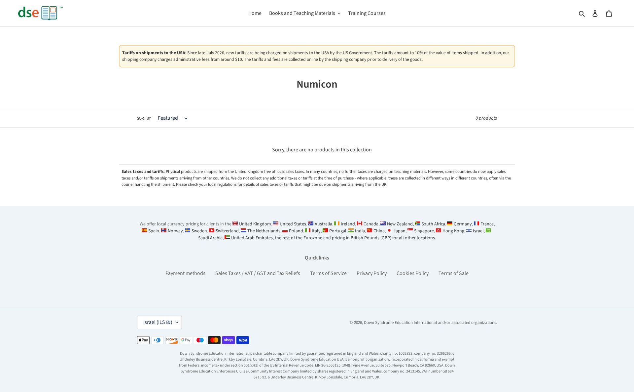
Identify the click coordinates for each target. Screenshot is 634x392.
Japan (399, 231)
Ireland (348, 224)
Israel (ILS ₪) (157, 322)
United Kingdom (255, 224)
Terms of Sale (454, 273)
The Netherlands (263, 231)
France (487, 224)
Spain (153, 231)
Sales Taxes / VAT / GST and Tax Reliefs (257, 273)
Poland (296, 231)
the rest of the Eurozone (298, 238)
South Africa (433, 224)
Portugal (337, 231)
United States (293, 224)
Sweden (199, 231)
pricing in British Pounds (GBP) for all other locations (383, 238)
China (379, 231)
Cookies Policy (413, 273)
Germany (463, 224)
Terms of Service (328, 273)
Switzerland (227, 231)
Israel (478, 231)
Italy (316, 231)
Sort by (144, 118)
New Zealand (400, 224)
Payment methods (185, 273)
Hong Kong (453, 231)
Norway (175, 231)
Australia (323, 224)
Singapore (424, 231)
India (360, 231)
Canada (371, 224)
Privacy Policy (372, 273)
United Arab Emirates (252, 238)
